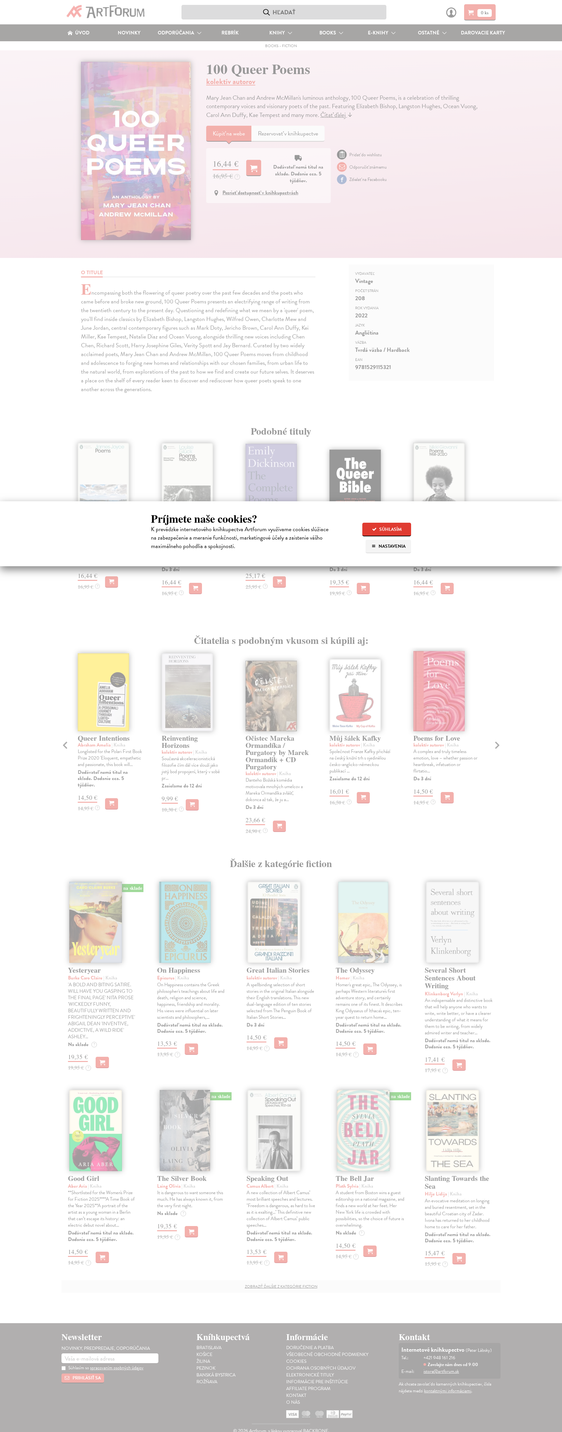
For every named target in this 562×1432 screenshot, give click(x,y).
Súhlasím (390, 529)
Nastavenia (392, 546)
